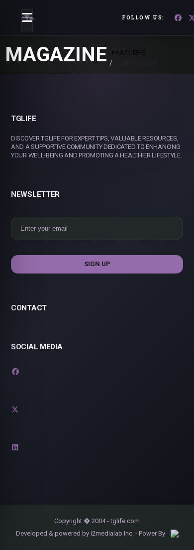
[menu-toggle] (27, 20)
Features (129, 53)
